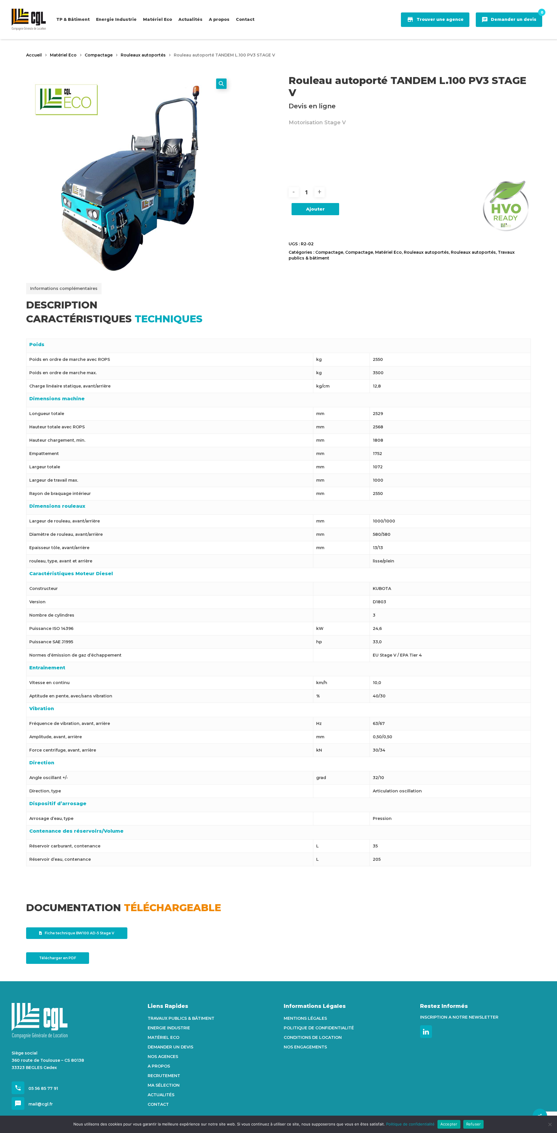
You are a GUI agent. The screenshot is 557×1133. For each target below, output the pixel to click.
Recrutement (164, 1075)
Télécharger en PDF (57, 958)
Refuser (473, 1124)
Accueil (34, 55)
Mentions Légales (305, 1018)
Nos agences (163, 1056)
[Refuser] (550, 1124)
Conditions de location (313, 1037)
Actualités (161, 1094)
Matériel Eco (63, 55)
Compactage (99, 55)
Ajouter (315, 209)
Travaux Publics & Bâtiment (181, 1018)
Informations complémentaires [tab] (63, 288)
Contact (158, 1104)
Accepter (448, 1124)
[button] (221, 83)
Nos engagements (305, 1047)
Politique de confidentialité (319, 1027)
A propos (159, 1066)
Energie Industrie (169, 1027)
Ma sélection (164, 1085)
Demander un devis (170, 1047)
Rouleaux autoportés (143, 55)
